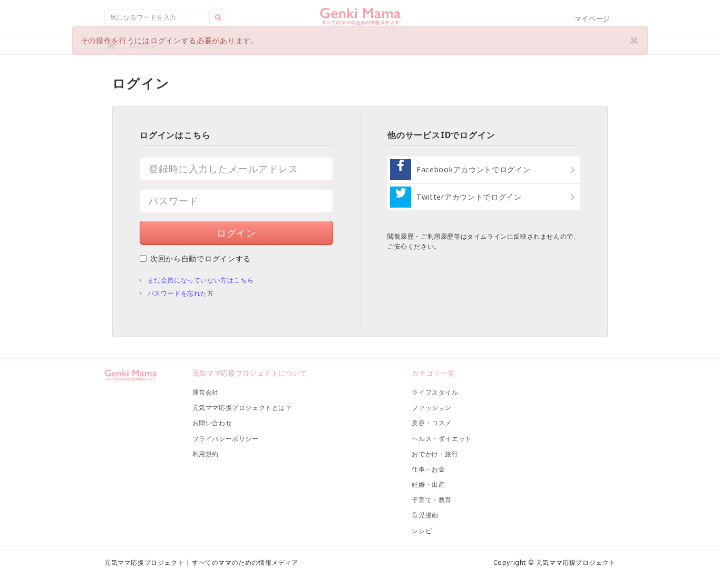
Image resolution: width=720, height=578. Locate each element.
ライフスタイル (435, 392)
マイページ (592, 18)
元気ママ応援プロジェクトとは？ (242, 407)
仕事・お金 (428, 469)
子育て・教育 (432, 499)
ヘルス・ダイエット (441, 438)
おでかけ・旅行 (435, 453)
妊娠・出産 (428, 484)
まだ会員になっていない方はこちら (201, 280)
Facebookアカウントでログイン (473, 169)
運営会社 (205, 392)
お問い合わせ (212, 422)
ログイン (237, 233)
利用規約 (205, 453)
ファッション (432, 407)
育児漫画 (425, 515)
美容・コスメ (432, 422)
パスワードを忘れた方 (181, 293)
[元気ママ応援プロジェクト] (360, 20)
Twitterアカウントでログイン (469, 197)
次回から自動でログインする (200, 258)
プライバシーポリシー (225, 438)
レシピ (422, 530)
